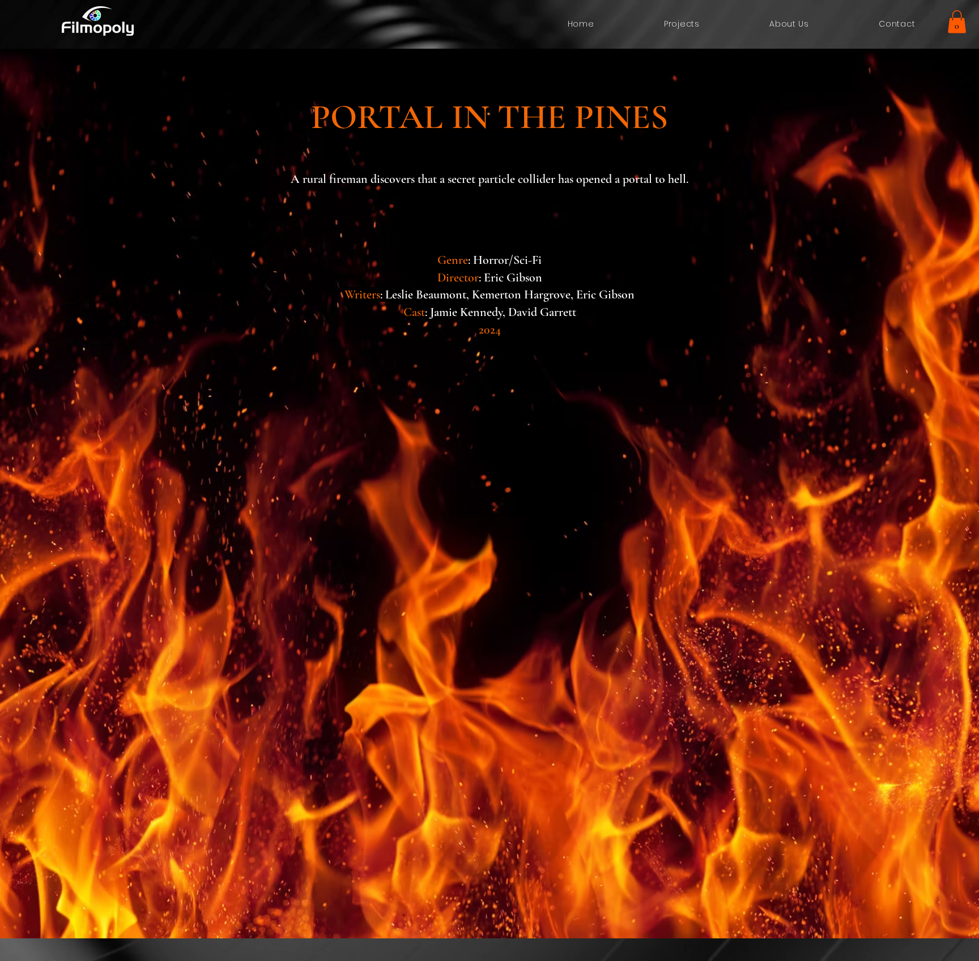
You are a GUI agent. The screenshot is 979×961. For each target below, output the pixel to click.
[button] (957, 21)
